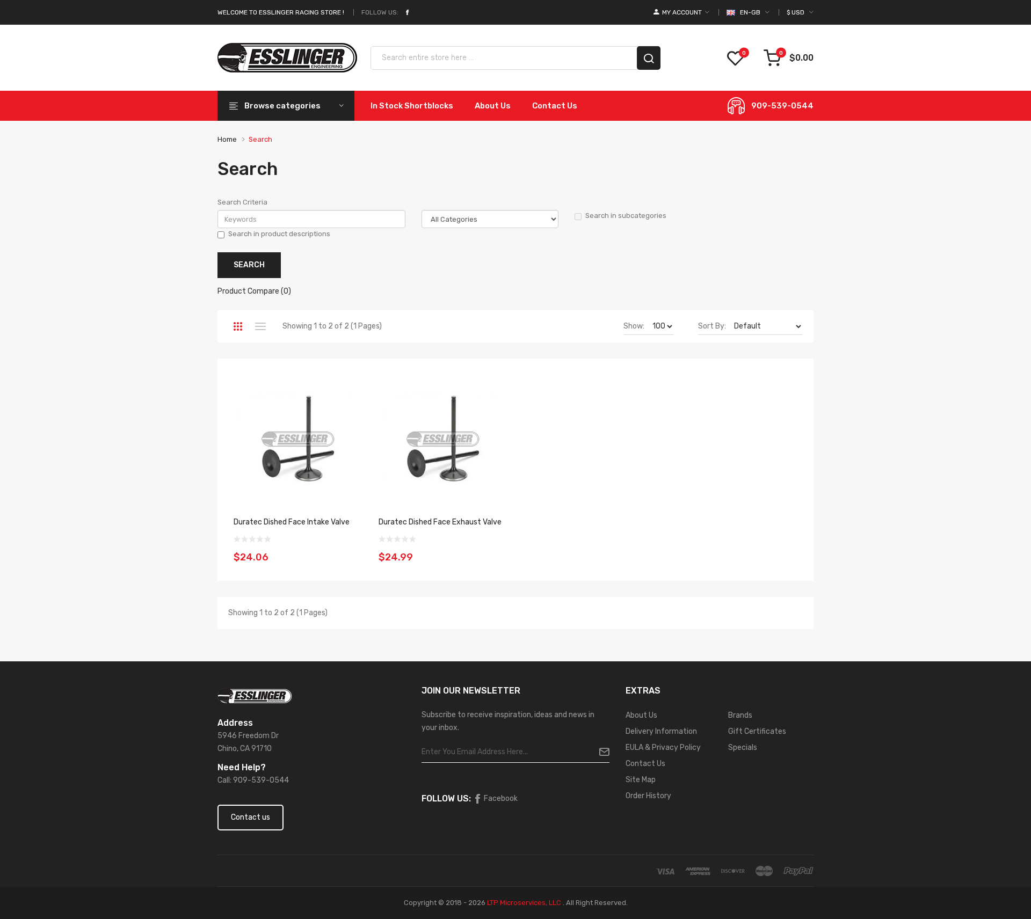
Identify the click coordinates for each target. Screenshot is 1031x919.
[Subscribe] (600, 752)
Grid (237, 326)
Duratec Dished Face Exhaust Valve (440, 522)
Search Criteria (242, 202)
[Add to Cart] (351, 551)
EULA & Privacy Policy (663, 747)
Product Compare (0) (254, 291)
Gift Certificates (757, 731)
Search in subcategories (625, 215)
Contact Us (645, 763)
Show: (633, 326)
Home (227, 139)
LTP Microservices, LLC (524, 903)
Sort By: (712, 326)
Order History (648, 795)
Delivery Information (661, 731)
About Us (641, 715)
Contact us (250, 817)
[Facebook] (407, 12)
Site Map (641, 779)
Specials (742, 747)
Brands (740, 715)
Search (260, 139)
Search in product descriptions (279, 234)
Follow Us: (379, 12)
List (260, 326)
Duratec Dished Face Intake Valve (292, 522)
